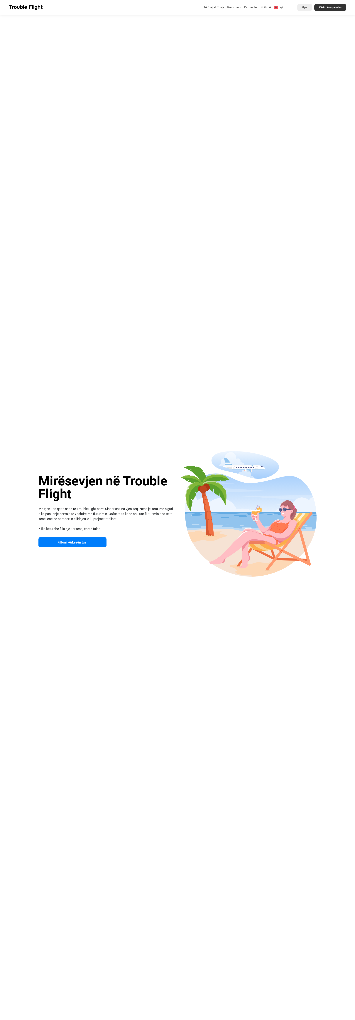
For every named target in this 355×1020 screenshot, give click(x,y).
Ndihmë (266, 7)
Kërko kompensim (330, 7)
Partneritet (251, 7)
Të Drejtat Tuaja (214, 7)
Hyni (304, 7)
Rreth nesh (234, 7)
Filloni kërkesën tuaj (72, 542)
